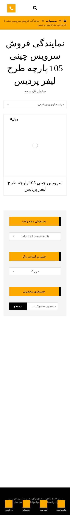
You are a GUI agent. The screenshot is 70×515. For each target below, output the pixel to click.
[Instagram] (22, 451)
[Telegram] (45, 451)
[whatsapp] (37, 451)
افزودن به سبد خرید (20, 176)
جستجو (18, 306)
